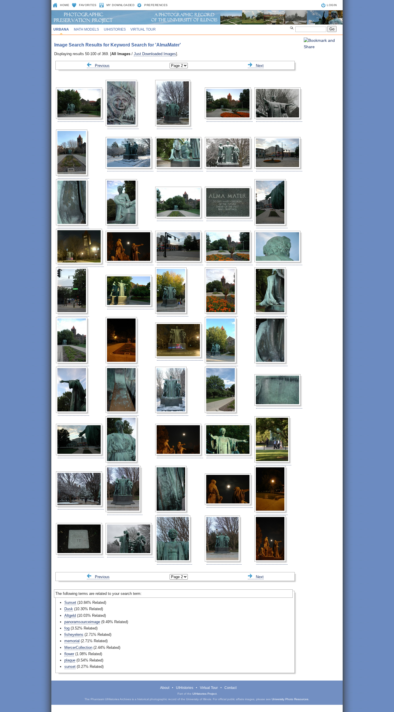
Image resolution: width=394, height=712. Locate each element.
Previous (100, 65)
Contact (230, 687)
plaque (69, 660)
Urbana (61, 29)
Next (258, 65)
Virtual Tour (143, 29)
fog (67, 628)
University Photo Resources (290, 699)
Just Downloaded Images (155, 54)
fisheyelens (73, 634)
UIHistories (115, 29)
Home (64, 5)
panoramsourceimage (82, 622)
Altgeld (70, 615)
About (164, 687)
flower (69, 654)
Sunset (70, 602)
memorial (72, 641)
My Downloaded (120, 5)
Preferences (156, 5)
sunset (70, 666)
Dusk (68, 609)
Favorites (88, 5)
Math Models (86, 29)
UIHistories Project (204, 693)
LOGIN (332, 5)
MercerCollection (78, 647)
